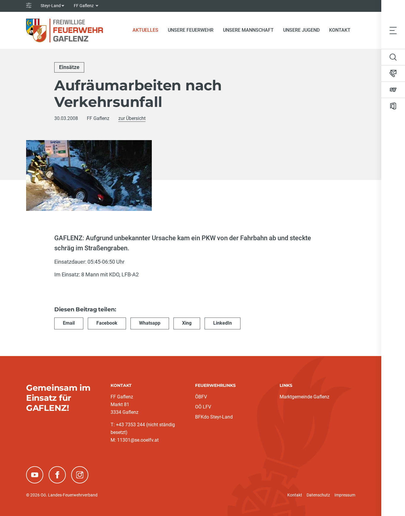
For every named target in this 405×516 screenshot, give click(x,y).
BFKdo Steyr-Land (214, 417)
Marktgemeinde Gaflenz (304, 397)
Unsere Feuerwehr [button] (190, 30)
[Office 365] (393, 106)
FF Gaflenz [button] (84, 5)
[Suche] (393, 57)
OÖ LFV (203, 407)
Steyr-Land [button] (51, 5)
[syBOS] (393, 90)
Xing (187, 323)
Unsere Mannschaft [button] (248, 30)
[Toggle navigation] (393, 30)
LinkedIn (222, 323)
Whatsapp (149, 323)
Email (69, 323)
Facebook (106, 323)
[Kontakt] (393, 73)
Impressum (344, 495)
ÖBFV (201, 397)
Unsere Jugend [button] (301, 30)
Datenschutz (318, 495)
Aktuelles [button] (145, 30)
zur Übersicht (132, 118)
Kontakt (339, 30)
